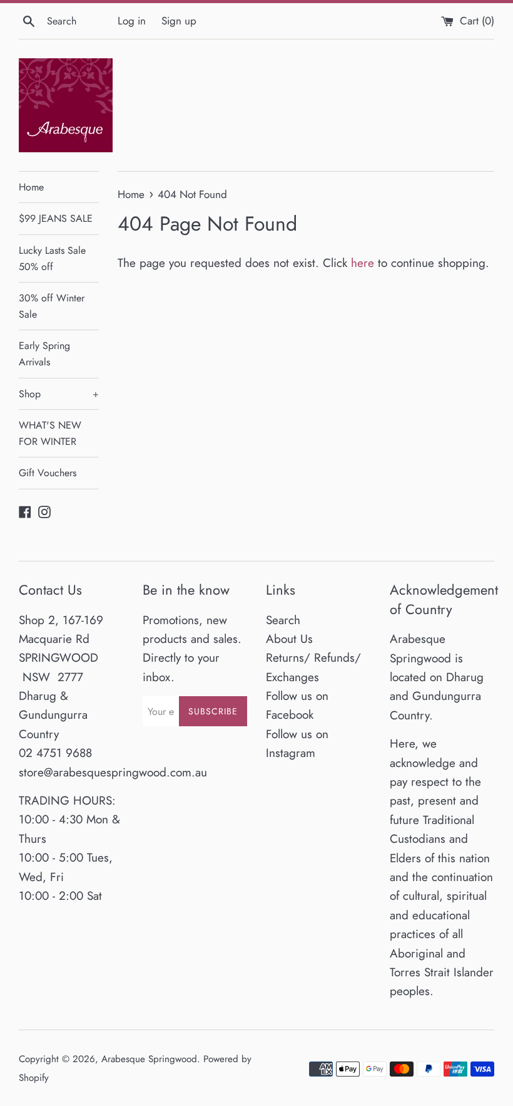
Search (283, 620)
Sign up (178, 20)
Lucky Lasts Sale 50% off (52, 258)
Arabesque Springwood (149, 1059)
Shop (59, 394)
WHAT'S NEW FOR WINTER (50, 433)
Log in (132, 20)
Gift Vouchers (47, 473)
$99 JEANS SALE (56, 218)
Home (31, 187)
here (362, 262)
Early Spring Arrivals (44, 353)
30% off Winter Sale (51, 306)
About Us (289, 638)
